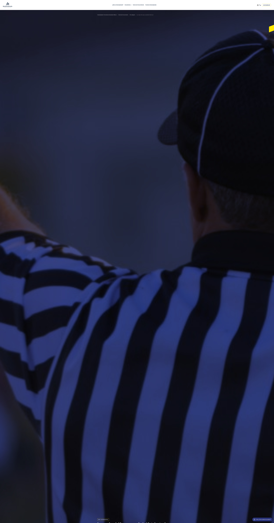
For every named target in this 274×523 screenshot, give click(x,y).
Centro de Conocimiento (138, 5)
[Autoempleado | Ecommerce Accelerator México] (7, 5)
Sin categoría (103, 519)
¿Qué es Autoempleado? (117, 5)
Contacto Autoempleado (150, 5)
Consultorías (127, 5)
